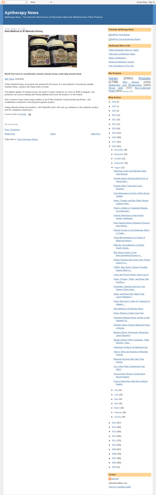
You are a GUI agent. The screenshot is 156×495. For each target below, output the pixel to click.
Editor (115, 479)
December (119, 150)
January (118, 417)
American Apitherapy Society (121, 62)
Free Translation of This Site (121, 66)
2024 (114, 111)
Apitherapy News (22, 12)
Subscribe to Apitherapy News (122, 54)
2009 (114, 449)
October (118, 159)
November (119, 154)
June (116, 395)
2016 (114, 146)
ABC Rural (9, 79)
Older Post (95, 134)
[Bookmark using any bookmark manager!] (124, 39)
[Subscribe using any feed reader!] (119, 35)
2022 (114, 119)
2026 (114, 102)
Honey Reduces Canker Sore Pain (129, 313)
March (117, 408)
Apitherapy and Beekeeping (125, 85)
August (117, 167)
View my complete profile (120, 487)
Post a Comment (12, 129)
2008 (114, 454)
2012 (114, 436)
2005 (114, 467)
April (116, 403)
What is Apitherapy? (117, 58)
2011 (114, 440)
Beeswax (125, 91)
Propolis (145, 78)
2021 (114, 124)
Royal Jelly (116, 88)
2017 (114, 142)
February (118, 412)
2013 (114, 431)
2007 (114, 458)
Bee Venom (131, 82)
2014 (114, 427)
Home (53, 134)
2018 (114, 137)
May (116, 399)
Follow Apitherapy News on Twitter (124, 50)
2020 (114, 128)
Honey (113, 78)
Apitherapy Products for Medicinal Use (131, 347)
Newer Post (10, 134)
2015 (114, 423)
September (119, 163)
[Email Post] (29, 114)
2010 (114, 445)
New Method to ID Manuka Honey (24, 31)
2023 (114, 115)
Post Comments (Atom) (27, 139)
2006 (114, 463)
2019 (114, 133)
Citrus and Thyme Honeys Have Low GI (131, 275)
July (116, 390)
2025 (114, 106)
